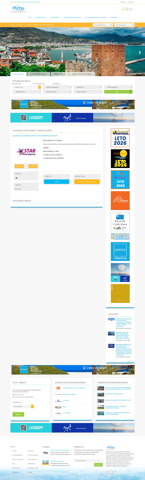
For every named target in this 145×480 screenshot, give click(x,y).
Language (131, 2)
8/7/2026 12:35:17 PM (123, 340)
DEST (65, 407)
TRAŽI (117, 91)
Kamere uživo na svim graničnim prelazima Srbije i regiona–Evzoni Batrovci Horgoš (122, 335)
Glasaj (18, 414)
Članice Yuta (41, 17)
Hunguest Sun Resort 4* (114, 394)
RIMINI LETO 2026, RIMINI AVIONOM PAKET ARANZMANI (117, 413)
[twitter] (131, 9)
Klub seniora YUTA (33, 468)
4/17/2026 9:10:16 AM (123, 357)
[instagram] (127, 9)
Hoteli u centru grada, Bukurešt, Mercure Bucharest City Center (118, 388)
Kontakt (114, 17)
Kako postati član (32, 459)
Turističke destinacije (72, 17)
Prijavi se (98, 464)
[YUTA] (18, 9)
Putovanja (54, 17)
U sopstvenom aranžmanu (24, 397)
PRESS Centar (31, 463)
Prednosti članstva (33, 455)
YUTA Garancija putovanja (60, 450)
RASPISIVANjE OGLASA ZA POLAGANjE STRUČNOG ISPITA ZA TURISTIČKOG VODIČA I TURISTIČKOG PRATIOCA (124, 322)
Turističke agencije (17, 455)
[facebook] (123, 9)
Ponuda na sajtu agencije (86, 182)
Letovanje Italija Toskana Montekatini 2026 (115, 407)
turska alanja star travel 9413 (43, 25)
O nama (14, 451)
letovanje (28, 25)
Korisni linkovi (16, 468)
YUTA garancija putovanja (95, 17)
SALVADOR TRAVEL (69, 394)
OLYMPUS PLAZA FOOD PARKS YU (74, 388)
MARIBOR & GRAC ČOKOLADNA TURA (118, 400)
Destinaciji (17, 83)
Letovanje (15, 472)
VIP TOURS (66, 413)
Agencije (123, 2)
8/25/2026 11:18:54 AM (123, 328)
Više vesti (129, 361)
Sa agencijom (19, 394)
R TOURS (66, 400)
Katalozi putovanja (57, 461)
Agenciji (57, 83)
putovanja (19, 25)
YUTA (30, 17)
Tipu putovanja (39, 83)
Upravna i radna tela (17, 459)
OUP (13, 463)
